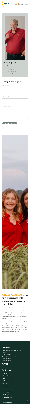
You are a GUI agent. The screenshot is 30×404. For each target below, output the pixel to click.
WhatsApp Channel (8, 381)
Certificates (6, 386)
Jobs (4, 378)
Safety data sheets (8, 397)
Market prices (6, 395)
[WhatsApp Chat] (27, 401)
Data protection (7, 402)
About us (5, 373)
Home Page (6, 376)
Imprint (5, 400)
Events (5, 383)
